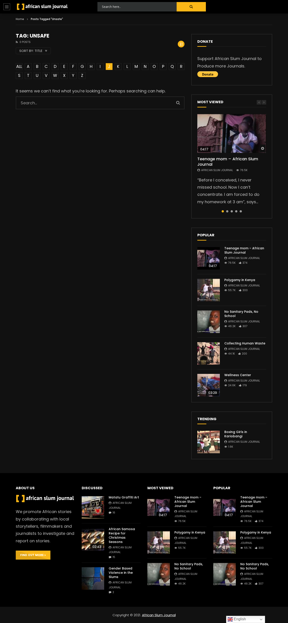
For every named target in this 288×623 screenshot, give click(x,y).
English (239, 619)
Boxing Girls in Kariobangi (235, 434)
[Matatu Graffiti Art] (93, 507)
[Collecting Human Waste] (208, 353)
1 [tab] (223, 211)
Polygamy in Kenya (239, 280)
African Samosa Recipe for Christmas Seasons (122, 535)
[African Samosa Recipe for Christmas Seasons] (93, 539)
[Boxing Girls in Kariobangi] (208, 442)
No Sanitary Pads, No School (241, 313)
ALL (19, 66)
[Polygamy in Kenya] (208, 290)
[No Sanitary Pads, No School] (208, 321)
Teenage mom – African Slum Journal (227, 161)
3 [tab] (232, 211)
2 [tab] (227, 211)
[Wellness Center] (208, 385)
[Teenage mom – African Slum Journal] (208, 258)
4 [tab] (236, 211)
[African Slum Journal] (42, 7)
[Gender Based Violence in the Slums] (93, 578)
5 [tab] (241, 211)
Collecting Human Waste (244, 343)
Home (20, 19)
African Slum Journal (217, 170)
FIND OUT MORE (32, 555)
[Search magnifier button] (191, 6)
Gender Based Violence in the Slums (121, 572)
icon (231, 133)
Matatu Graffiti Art (124, 497)
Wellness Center (237, 375)
